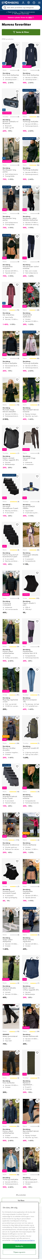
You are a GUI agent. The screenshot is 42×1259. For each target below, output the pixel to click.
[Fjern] (37, 7)
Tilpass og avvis (19, 1252)
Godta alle (19, 1246)
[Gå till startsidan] (10, 2)
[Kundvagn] (34, 2)
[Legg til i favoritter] (17, 45)
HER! (30, 17)
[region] (19, 1230)
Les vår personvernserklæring (25, 1240)
